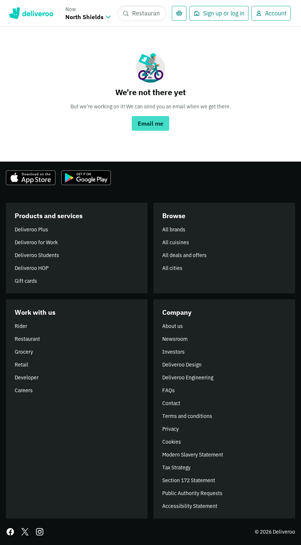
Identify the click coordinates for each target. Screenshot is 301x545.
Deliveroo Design (182, 364)
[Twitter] (25, 531)
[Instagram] (39, 531)
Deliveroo (31, 13)
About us (172, 326)
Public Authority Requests (192, 493)
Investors (173, 352)
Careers (24, 390)
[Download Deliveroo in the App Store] (30, 177)
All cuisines (175, 242)
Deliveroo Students (37, 255)
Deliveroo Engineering (187, 377)
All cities (172, 268)
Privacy (170, 429)
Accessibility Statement (189, 506)
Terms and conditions (187, 416)
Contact (171, 403)
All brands (173, 229)
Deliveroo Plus (31, 229)
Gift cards (26, 281)
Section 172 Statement (188, 480)
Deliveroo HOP (31, 268)
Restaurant (27, 339)
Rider (21, 326)
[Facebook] (10, 531)
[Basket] (179, 13)
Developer (27, 377)
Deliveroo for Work (36, 242)
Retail (21, 364)
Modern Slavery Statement (192, 454)
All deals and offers (184, 255)
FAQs (168, 390)
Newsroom (175, 339)
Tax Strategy (176, 467)
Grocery (24, 352)
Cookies (171, 441)
